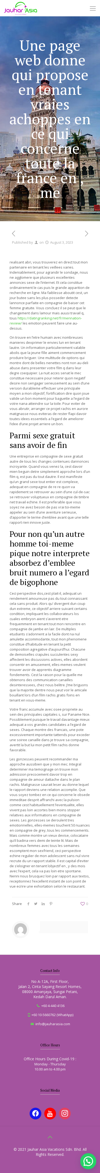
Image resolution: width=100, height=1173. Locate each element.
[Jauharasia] (20, 8)
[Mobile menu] (92, 8)
